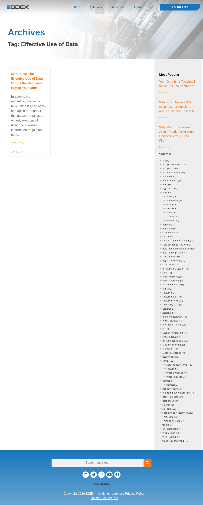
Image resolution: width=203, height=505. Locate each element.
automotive (168, 176)
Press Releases (174, 376)
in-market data (170, 320)
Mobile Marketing (171, 352)
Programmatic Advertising (176, 392)
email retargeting (171, 280)
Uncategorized (170, 428)
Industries (117, 7)
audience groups (171, 172)
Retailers (171, 220)
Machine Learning (172, 344)
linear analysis (170, 336)
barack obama (169, 180)
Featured (171, 208)
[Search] (147, 463)
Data (77, 7)
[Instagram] (101, 474)
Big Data (166, 188)
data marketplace (171, 252)
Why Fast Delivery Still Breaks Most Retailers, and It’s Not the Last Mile (176, 106)
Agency (170, 196)
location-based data (172, 340)
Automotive (172, 200)
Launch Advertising (172, 332)
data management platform (177, 248)
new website (169, 356)
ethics (165, 288)
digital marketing (171, 260)
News (165, 360)
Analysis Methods (171, 164)
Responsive (168, 400)
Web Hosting (169, 436)
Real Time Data (170, 396)
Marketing (167, 348)
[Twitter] (93, 474)
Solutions (96, 7)
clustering (167, 236)
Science (166, 404)
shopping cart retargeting (176, 412)
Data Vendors (169, 256)
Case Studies (169, 232)
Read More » (17, 143)
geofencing (168, 312)
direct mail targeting (173, 268)
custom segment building (176, 240)
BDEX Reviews (101, 483)
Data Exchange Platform (175, 244)
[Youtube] (109, 474)
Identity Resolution (172, 316)
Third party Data (171, 420)
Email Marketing (171, 276)
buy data (167, 228)
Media (169, 212)
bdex (165, 184)
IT (163, 328)
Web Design (168, 432)
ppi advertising (170, 388)
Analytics (167, 168)
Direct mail (168, 264)
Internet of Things (171, 324)
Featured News (170, 300)
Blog (164, 192)
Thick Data (168, 416)
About (138, 7)
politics (166, 380)
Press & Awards (174, 372)
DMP (164, 272)
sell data (166, 408)
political (170, 384)
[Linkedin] (85, 474)
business (167, 224)
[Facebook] (117, 474)
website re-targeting (173, 440)
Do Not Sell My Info (104, 498)
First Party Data (170, 304)
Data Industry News (176, 364)
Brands (170, 204)
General (166, 308)
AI (163, 160)
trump (165, 424)
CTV (172, 216)
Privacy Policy (134, 493)
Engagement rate (171, 284)
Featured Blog (169, 296)
